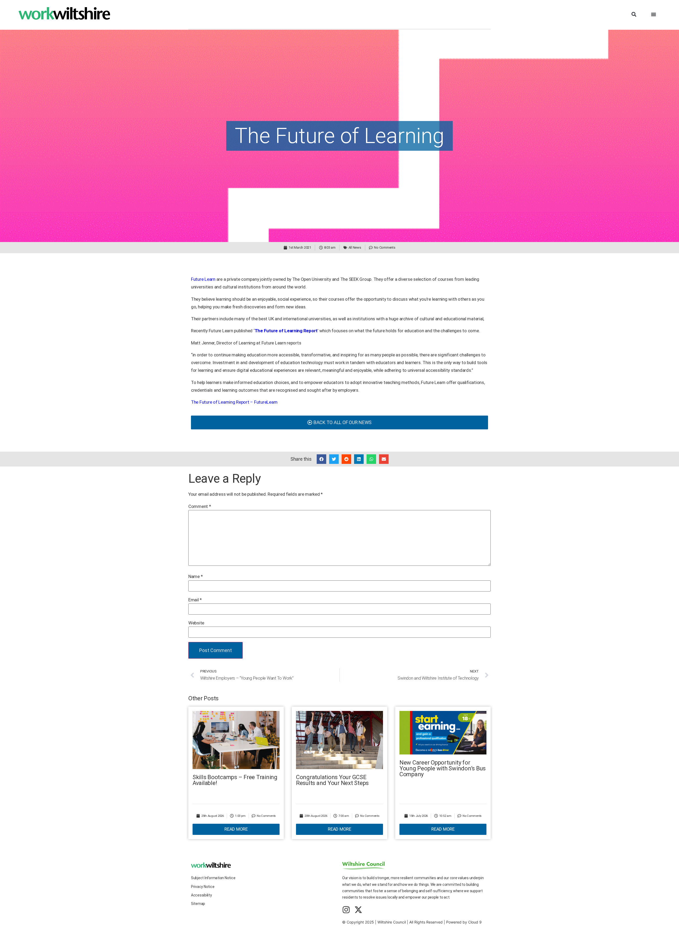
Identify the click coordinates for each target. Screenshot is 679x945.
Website (196, 623)
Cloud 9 (475, 922)
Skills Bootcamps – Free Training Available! (235, 780)
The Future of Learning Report (286, 330)
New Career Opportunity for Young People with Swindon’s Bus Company (442, 768)
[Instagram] (346, 910)
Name (195, 576)
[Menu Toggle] (653, 14)
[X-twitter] (358, 910)
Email (195, 600)
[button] (633, 14)
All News (355, 247)
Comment (199, 506)
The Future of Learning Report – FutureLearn (234, 402)
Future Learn (203, 279)
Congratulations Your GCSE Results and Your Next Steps (332, 780)
